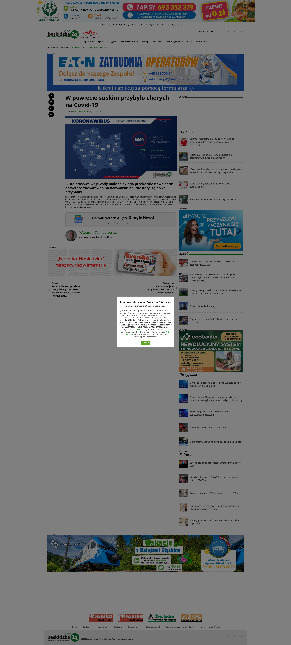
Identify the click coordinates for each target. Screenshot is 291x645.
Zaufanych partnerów (135, 330)
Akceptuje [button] (146, 343)
